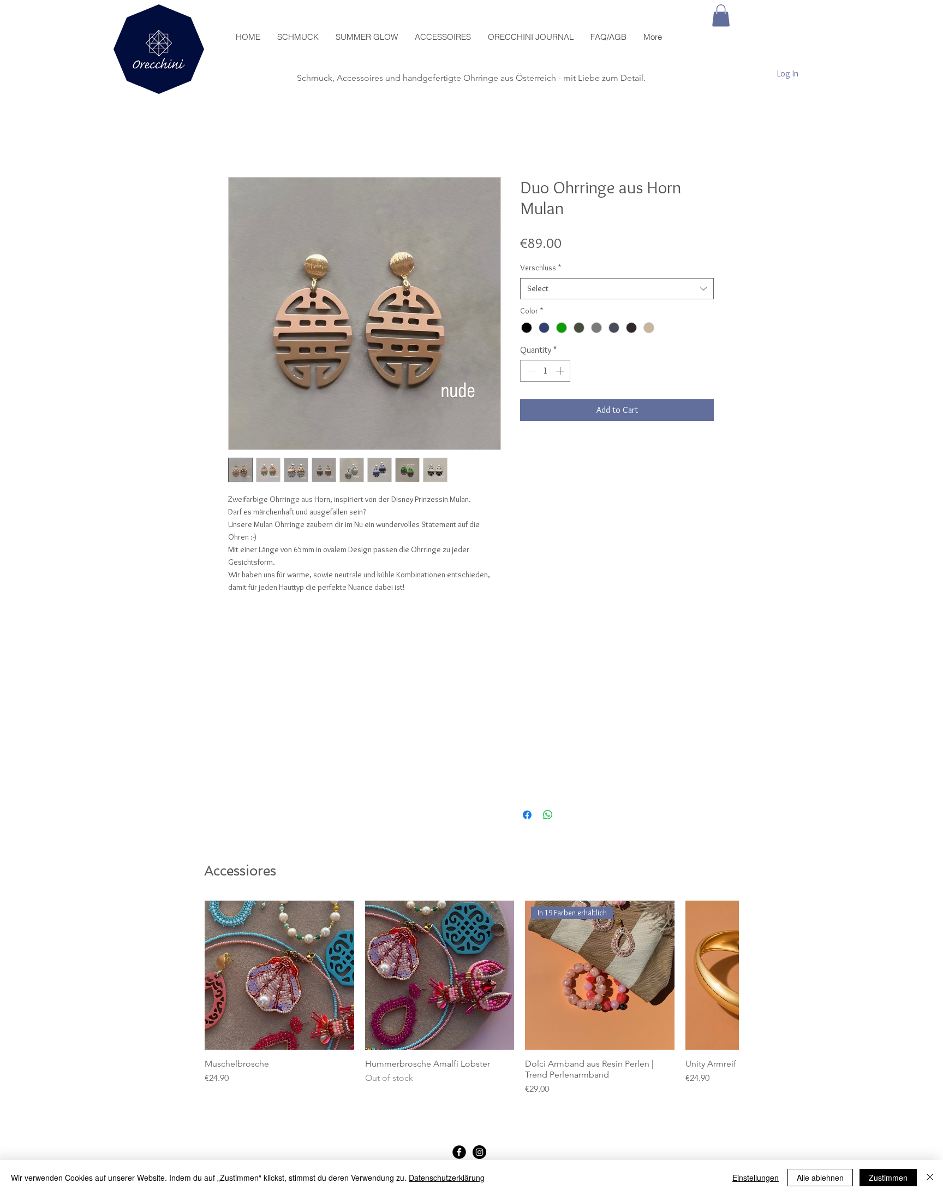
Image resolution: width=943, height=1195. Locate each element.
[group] (471, 998)
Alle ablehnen (820, 1177)
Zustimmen (888, 1177)
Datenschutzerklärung (447, 1177)
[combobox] (617, 288)
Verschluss (540, 268)
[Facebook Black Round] (459, 1152)
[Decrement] (529, 370)
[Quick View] (279, 975)
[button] (721, 15)
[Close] (929, 1177)
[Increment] (561, 370)
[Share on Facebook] (527, 814)
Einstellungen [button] (755, 1177)
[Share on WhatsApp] (547, 814)
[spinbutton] (545, 370)
